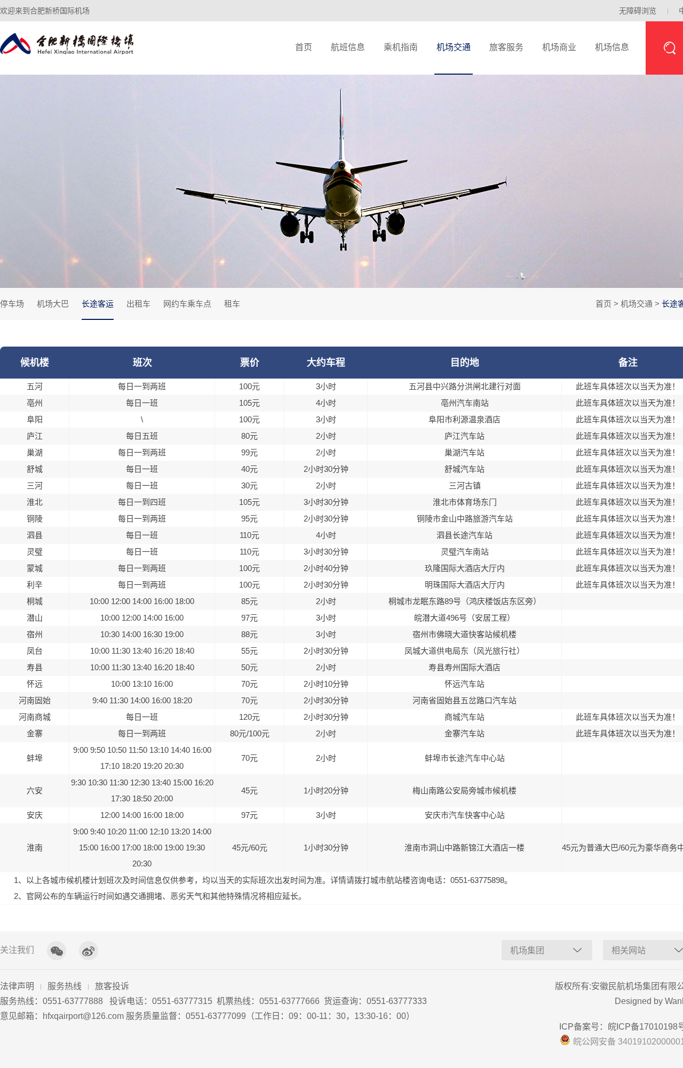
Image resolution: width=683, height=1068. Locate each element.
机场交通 (453, 47)
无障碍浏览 (637, 10)
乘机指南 (401, 47)
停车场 (12, 303)
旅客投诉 (112, 986)
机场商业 (559, 47)
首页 (303, 47)
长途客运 (98, 303)
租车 (232, 303)
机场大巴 (53, 303)
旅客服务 (506, 47)
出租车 (138, 303)
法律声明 (17, 986)
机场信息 (612, 47)
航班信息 (348, 47)
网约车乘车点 (187, 303)
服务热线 (64, 986)
